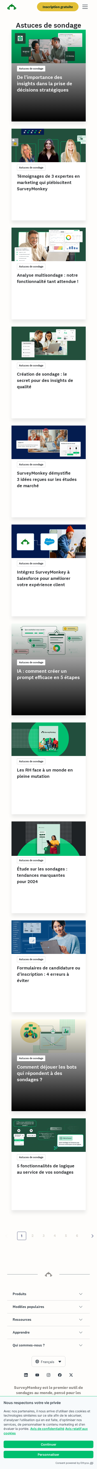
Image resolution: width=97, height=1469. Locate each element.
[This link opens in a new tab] (26, 1374)
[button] (48, 1294)
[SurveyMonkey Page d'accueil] (11, 7)
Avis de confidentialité (47, 1429)
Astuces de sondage (31, 68)
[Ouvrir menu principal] (85, 6)
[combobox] (48, 1361)
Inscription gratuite (58, 7)
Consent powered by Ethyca (72, 1463)
